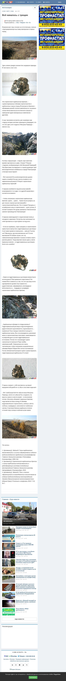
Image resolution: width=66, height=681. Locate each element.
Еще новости (14, 499)
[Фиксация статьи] (35, 7)
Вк (27, 22)
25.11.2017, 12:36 (8, 11)
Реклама (12, 659)
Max (17, 22)
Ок (30, 22)
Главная (5, 499)
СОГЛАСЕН (33, 677)
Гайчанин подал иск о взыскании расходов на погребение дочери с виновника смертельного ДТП (26, 561)
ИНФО (39, 2)
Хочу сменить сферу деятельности (22, 609)
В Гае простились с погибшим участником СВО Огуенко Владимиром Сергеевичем (25, 553)
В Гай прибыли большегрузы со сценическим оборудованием (26, 593)
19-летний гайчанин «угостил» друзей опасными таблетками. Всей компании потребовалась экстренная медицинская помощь (26, 586)
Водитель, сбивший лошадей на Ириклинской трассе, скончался (26, 601)
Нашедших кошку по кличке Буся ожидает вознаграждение (26, 527)
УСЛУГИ (31, 2)
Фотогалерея (7, 7)
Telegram (22, 22)
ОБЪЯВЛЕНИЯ (21, 2)
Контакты (6, 659)
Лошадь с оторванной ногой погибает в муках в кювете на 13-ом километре (26, 569)
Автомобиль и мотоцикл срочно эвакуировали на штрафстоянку (26, 576)
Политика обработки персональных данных (22, 660)
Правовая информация (22, 659)
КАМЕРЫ (47, 2)
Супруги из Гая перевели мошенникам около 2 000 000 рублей (24, 545)
